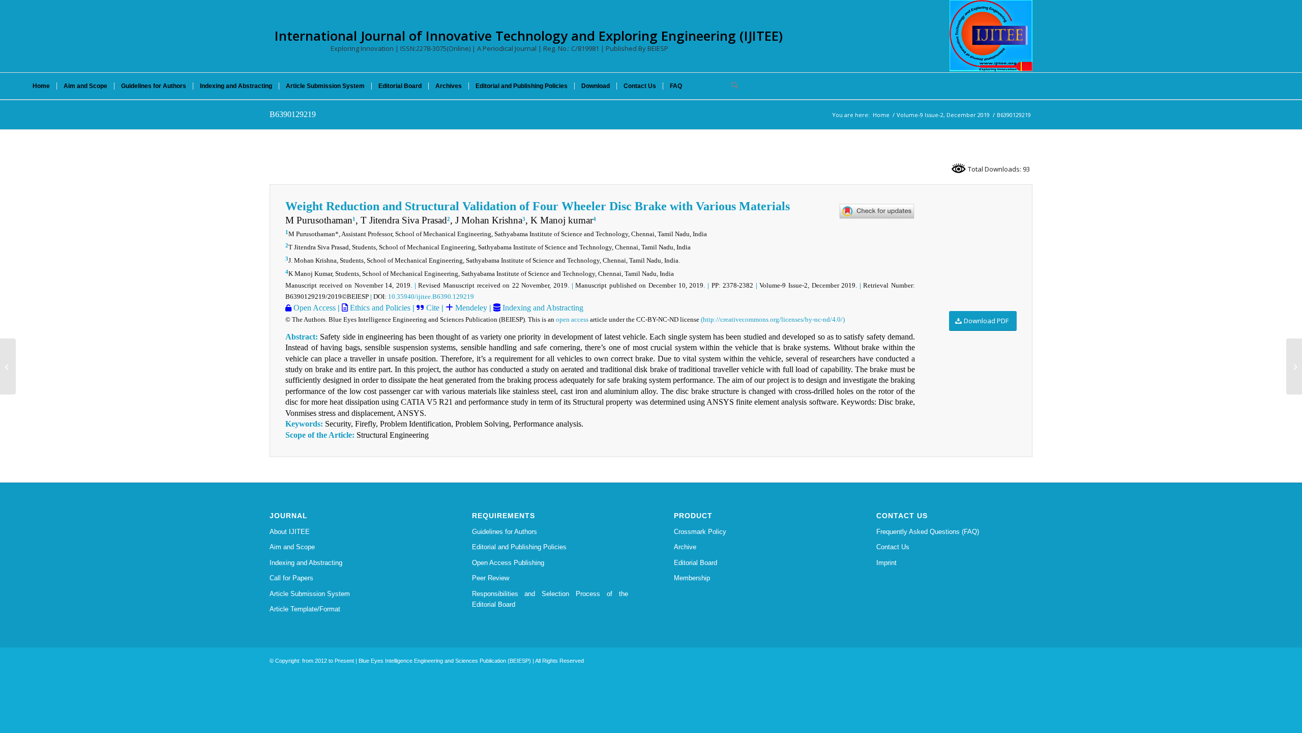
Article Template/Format (305, 609)
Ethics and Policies (379, 307)
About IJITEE (290, 531)
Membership (692, 578)
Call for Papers (291, 578)
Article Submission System (310, 594)
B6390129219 (293, 114)
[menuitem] (41, 86)
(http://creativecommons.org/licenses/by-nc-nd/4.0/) (773, 319)
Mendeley (470, 307)
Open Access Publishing (508, 563)
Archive (685, 547)
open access (572, 319)
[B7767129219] (8, 366)
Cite (432, 307)
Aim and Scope (292, 547)
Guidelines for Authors (504, 531)
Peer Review (490, 578)
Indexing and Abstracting (541, 307)
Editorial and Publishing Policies (519, 547)
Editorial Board (695, 563)
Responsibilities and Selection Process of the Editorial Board (550, 599)
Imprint (886, 563)
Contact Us (892, 547)
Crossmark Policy (700, 531)
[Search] (731, 86)
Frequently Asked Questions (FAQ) (927, 531)
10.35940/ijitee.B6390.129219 (431, 296)
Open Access (313, 307)
